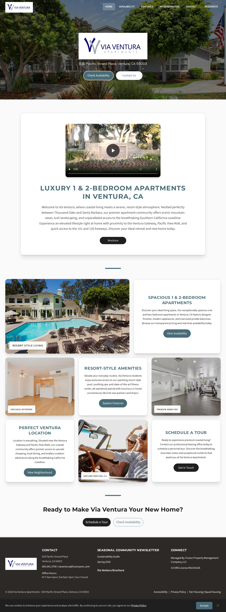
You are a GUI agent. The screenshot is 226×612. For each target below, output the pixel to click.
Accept (204, 606)
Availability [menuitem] (127, 6)
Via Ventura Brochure (110, 570)
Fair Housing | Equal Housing (205, 592)
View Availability (177, 333)
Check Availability (98, 75)
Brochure (117, 241)
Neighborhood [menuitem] (169, 6)
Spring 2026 (104, 562)
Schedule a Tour (97, 522)
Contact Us (129, 75)
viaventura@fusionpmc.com (74, 566)
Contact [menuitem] (191, 6)
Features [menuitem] (147, 6)
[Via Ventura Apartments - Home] (21, 563)
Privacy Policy (178, 592)
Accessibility (160, 592)
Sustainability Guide (108, 556)
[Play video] (113, 150)
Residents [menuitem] (211, 6)
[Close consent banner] (218, 605)
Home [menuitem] (109, 6)
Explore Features (113, 403)
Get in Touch (186, 468)
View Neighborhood (40, 472)
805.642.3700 (49, 566)
